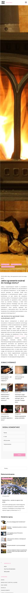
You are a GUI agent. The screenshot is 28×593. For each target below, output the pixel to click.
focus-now (6, 264)
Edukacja (3, 587)
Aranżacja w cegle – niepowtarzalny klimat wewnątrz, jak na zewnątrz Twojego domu (21, 398)
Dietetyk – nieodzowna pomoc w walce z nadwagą (17, 527)
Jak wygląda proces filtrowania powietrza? (15, 533)
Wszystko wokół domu (8, 266)
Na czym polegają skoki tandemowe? (16, 522)
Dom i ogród (4, 585)
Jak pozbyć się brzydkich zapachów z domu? (7, 418)
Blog (5, 566)
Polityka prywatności (9, 569)
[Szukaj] (2, 468)
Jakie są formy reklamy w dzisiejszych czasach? (16, 539)
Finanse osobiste (5, 590)
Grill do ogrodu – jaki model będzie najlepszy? (6, 378)
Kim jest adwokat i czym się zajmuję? (16, 545)
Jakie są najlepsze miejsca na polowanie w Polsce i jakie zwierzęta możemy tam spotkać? (17, 551)
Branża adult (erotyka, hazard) (9, 582)
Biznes (2, 579)
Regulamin (7, 571)
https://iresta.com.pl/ (19, 336)
